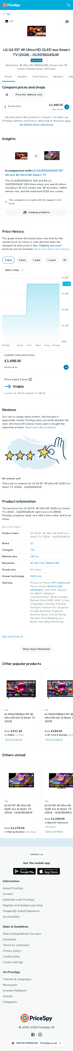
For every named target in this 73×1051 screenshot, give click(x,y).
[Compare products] (67, 22)
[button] (9, 21)
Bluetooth (64, 582)
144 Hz (34, 556)
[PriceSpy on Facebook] (33, 1034)
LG (31, 543)
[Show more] (5, 107)
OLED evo (36, 576)
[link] (36, 181)
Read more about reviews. (40, 427)
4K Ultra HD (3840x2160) (44, 563)
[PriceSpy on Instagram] (40, 1034)
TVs (8, 13)
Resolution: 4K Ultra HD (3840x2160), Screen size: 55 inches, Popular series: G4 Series (36, 67)
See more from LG (12, 636)
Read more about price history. (52, 249)
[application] (36, 312)
